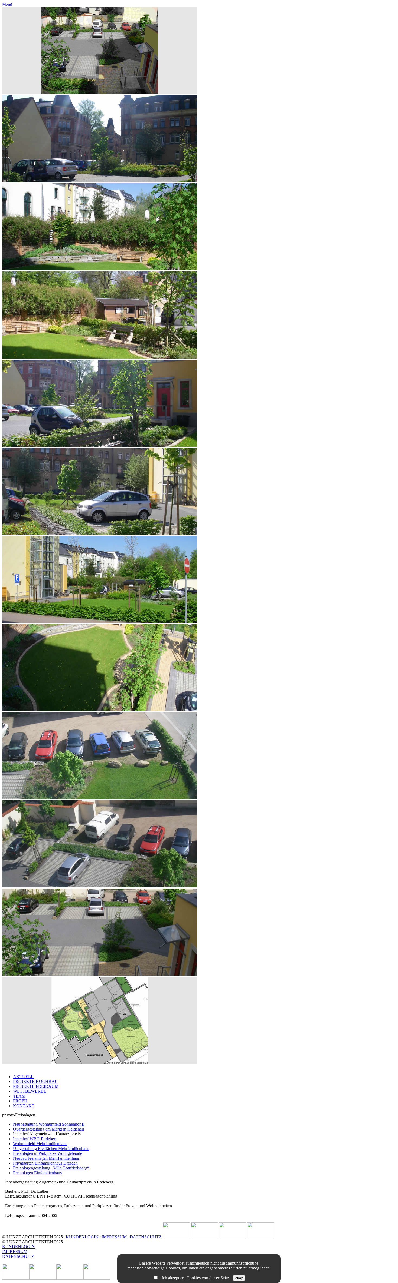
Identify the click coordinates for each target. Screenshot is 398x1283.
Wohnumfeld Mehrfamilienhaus (40, 1143)
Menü (7, 4)
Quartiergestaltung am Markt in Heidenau (48, 1129)
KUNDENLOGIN (82, 1237)
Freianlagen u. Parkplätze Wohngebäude (47, 1153)
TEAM (19, 1096)
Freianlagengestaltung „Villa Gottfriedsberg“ (51, 1168)
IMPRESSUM (114, 1237)
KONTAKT (23, 1105)
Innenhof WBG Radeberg (35, 1138)
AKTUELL (23, 1076)
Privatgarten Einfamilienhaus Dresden (45, 1163)
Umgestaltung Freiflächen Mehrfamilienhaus (51, 1148)
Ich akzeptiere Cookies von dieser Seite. (196, 1277)
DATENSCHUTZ (146, 1237)
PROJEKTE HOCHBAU (35, 1081)
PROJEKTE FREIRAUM (35, 1086)
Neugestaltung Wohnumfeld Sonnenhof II (48, 1124)
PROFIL (20, 1101)
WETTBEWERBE (29, 1091)
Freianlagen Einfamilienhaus (37, 1173)
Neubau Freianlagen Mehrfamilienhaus (46, 1158)
